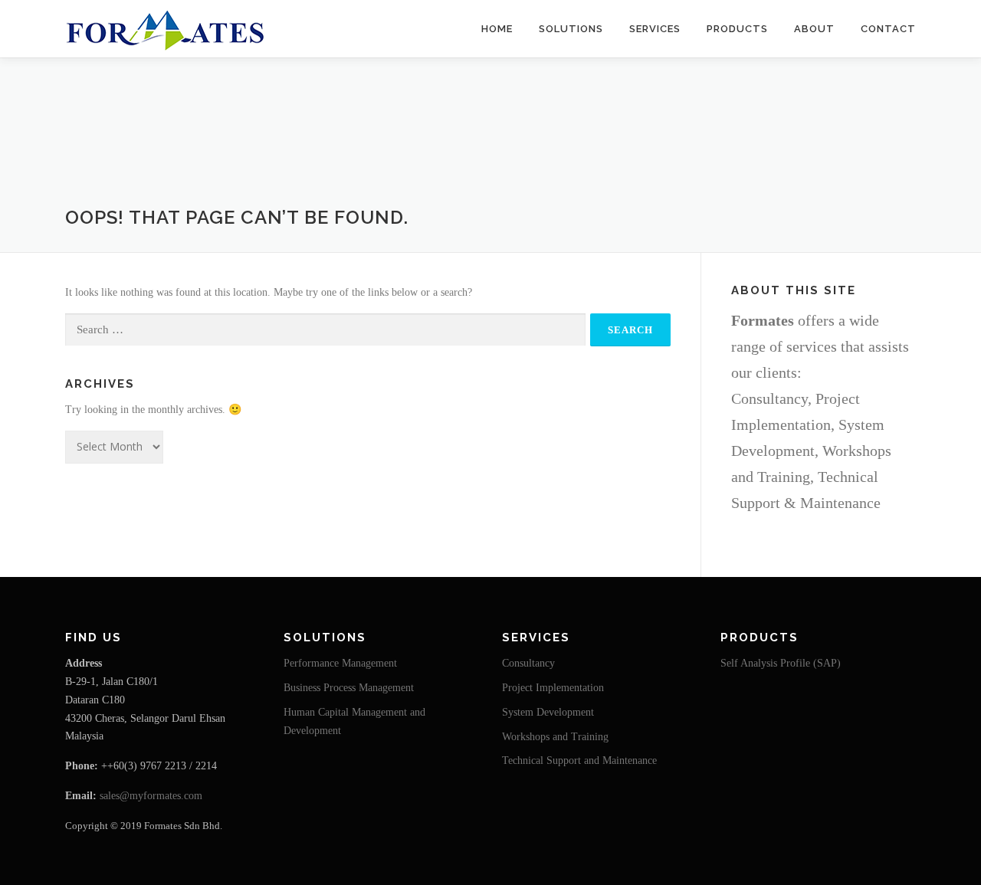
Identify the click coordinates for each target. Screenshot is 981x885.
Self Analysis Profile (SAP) (780, 663)
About (814, 28)
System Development (548, 712)
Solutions (571, 28)
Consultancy (528, 663)
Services (655, 28)
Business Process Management (349, 687)
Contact (888, 28)
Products (737, 28)
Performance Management (340, 663)
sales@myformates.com (151, 795)
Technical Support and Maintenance (579, 760)
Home (497, 28)
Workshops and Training (555, 736)
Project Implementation (553, 687)
